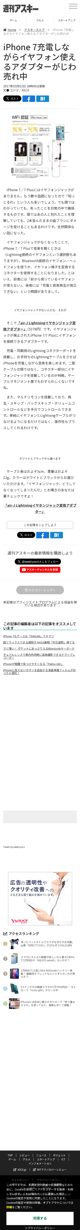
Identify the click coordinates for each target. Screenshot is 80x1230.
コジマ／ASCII (19, 90)
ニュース (41, 1155)
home (12, 30)
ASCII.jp (21, 1169)
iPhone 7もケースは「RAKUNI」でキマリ (28, 636)
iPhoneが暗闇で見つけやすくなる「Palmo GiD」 (33, 663)
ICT (63, 1159)
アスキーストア (34, 30)
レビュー (24, 1155)
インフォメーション (40, 1163)
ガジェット (59, 1155)
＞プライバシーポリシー (40, 1228)
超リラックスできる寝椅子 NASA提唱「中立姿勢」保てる (39, 642)
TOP (10, 1155)
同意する (40, 1218)
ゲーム (12, 1159)
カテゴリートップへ (42, 590)
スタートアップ (40, 20)
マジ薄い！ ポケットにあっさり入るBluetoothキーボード (39, 648)
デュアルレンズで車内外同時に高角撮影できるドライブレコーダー (39, 656)
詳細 (9, 1207)
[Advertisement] (40, 714)
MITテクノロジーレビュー (52, 1169)
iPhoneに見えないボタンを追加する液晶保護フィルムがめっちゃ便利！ (39, 672)
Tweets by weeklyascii (14, 846)
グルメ (13, 20)
